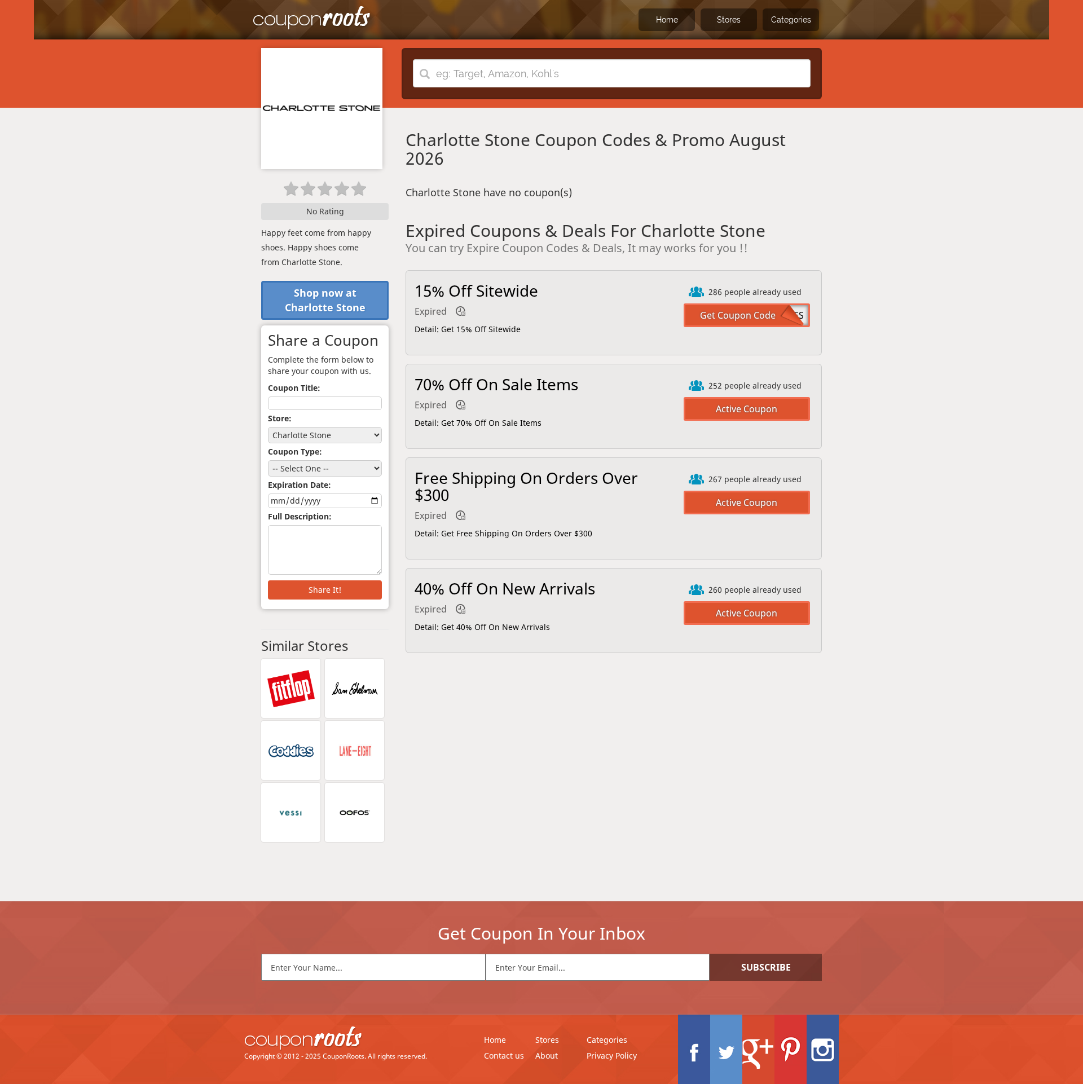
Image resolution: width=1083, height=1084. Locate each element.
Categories (791, 19)
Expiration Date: (299, 484)
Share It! (325, 589)
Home (667, 19)
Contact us (504, 1055)
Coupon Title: (294, 387)
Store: (280, 418)
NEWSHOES (779, 315)
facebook (694, 1049)
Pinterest (790, 1049)
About (546, 1055)
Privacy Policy (612, 1055)
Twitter (726, 1049)
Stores (729, 19)
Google (758, 1049)
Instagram (823, 1049)
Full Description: (300, 516)
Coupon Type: (295, 451)
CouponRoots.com (312, 18)
